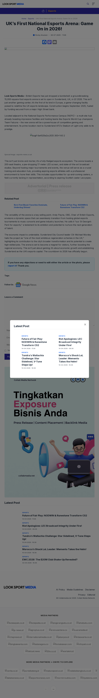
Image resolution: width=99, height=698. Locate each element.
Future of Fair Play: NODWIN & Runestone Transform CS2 (34, 342)
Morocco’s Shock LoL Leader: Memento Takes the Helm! (71, 358)
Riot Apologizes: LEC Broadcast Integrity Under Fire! (70, 342)
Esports (25, 336)
